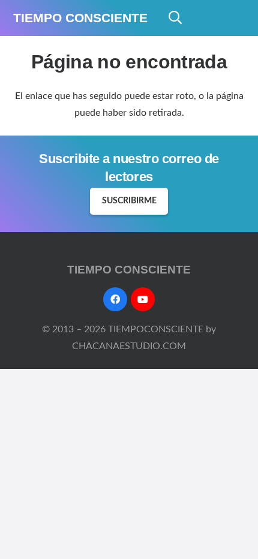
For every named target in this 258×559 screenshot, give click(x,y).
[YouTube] (143, 299)
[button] (175, 18)
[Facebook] (115, 299)
